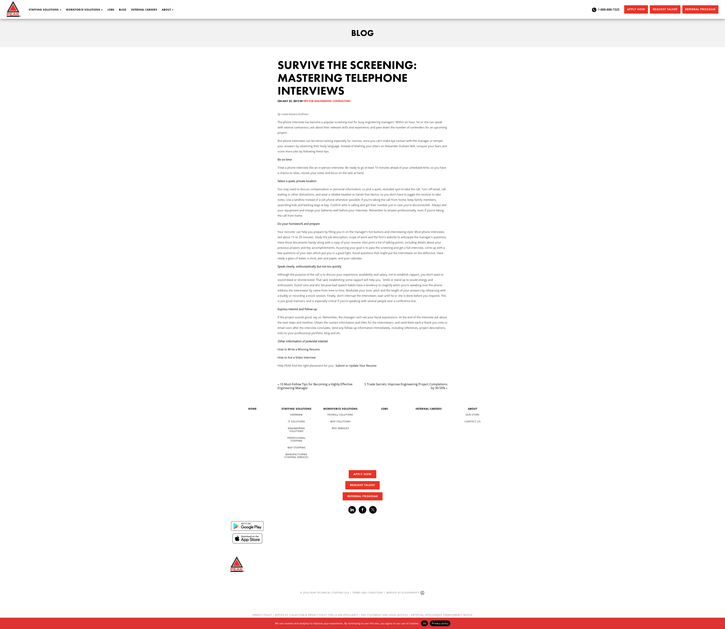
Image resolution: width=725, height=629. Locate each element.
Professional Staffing (296, 439)
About (166, 9)
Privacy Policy (262, 615)
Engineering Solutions (296, 430)
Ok (424, 623)
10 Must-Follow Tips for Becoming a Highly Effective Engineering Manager (315, 386)
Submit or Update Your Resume (356, 365)
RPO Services (340, 428)
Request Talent (665, 9)
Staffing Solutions (44, 9)
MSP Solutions (340, 421)
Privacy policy (440, 623)
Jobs (110, 9)
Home (252, 408)
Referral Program (700, 9)
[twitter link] (373, 510)
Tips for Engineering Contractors (327, 101)
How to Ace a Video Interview (297, 357)
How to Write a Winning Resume (299, 349)
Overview (296, 414)
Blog (122, 9)
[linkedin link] (353, 510)
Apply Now (636, 9)
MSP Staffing (296, 447)
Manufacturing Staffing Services (296, 456)
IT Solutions (296, 421)
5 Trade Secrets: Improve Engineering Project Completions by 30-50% (405, 386)
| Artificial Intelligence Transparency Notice (441, 615)
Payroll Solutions (340, 414)
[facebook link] (364, 510)
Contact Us (473, 421)
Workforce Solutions (83, 9)
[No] (720, 623)
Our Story (473, 414)
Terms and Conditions (367, 592)
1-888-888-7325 (608, 9)
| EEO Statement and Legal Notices (383, 615)
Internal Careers (144, 9)
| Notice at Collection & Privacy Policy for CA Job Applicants (316, 615)
